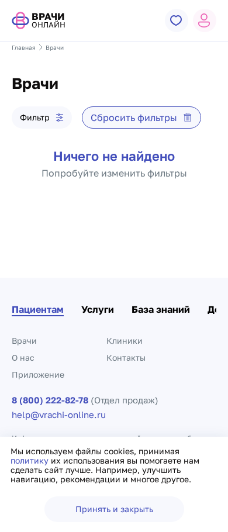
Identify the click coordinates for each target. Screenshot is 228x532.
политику (31, 460)
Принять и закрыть (114, 509)
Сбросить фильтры (134, 117)
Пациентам (38, 309)
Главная (24, 47)
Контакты (126, 357)
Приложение (38, 374)
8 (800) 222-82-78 (50, 400)
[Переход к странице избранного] (176, 20)
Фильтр (35, 117)
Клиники (124, 341)
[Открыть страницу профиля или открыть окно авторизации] (204, 20)
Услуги (97, 309)
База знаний (161, 309)
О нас (23, 357)
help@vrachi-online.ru (59, 414)
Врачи (24, 341)
